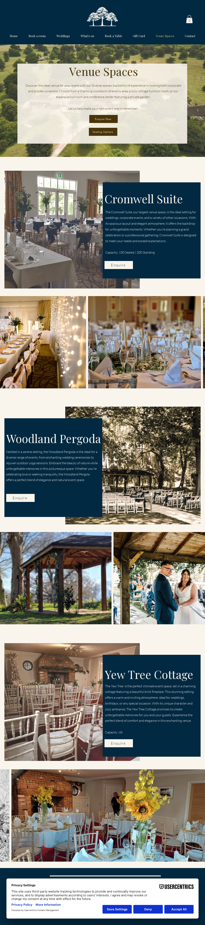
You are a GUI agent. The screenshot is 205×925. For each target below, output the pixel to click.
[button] (189, 19)
